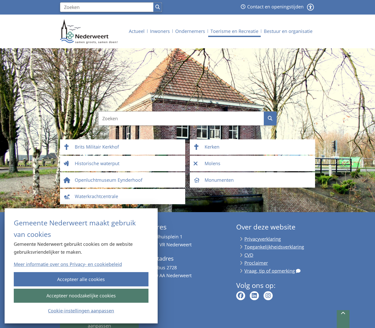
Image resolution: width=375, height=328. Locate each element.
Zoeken (157, 7)
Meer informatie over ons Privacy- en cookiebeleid (68, 264)
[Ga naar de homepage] (88, 31)
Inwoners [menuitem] (160, 31)
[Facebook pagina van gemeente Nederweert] (240, 295)
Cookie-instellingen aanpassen (81, 311)
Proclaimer (256, 263)
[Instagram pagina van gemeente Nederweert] (268, 295)
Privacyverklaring (262, 239)
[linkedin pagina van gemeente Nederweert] (254, 295)
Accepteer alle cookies (81, 279)
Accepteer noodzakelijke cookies (81, 296)
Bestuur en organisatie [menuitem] (288, 31)
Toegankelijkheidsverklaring (274, 247)
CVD (248, 255)
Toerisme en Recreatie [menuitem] (234, 31)
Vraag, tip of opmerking (269, 271)
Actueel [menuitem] (137, 31)
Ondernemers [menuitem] (190, 31)
